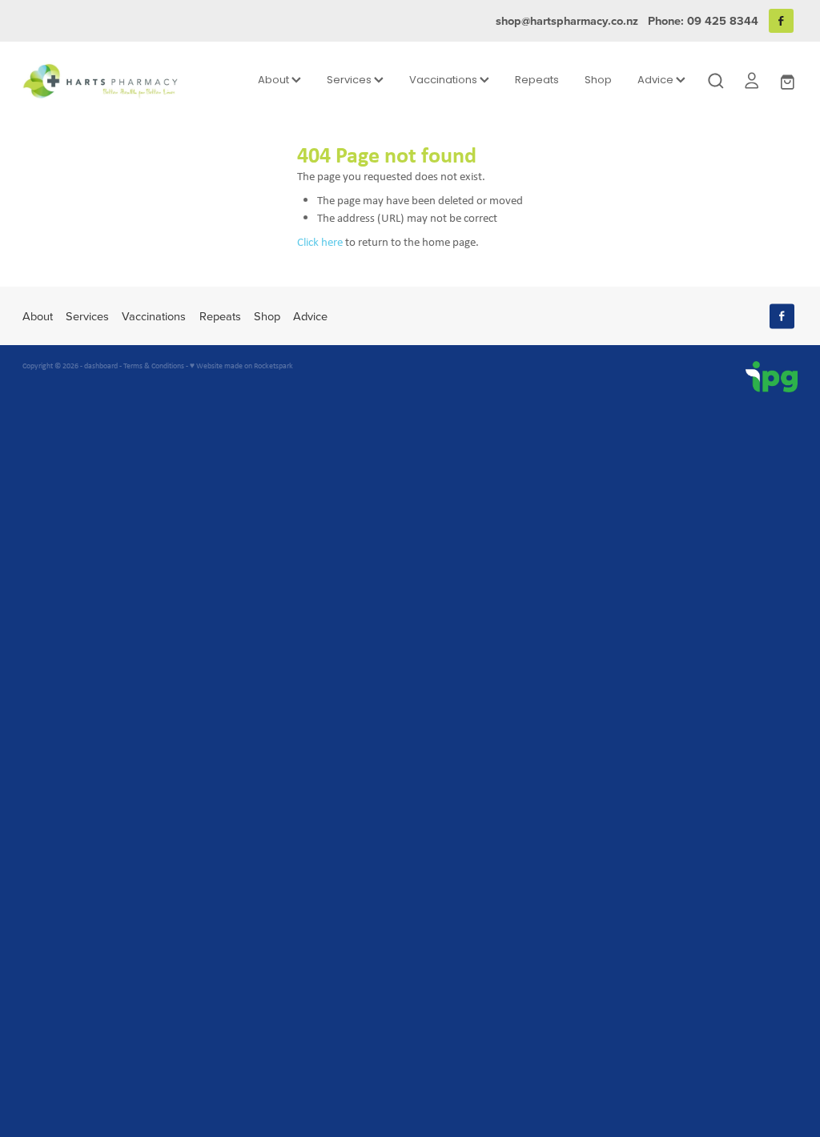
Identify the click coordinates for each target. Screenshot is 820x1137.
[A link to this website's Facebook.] (781, 21)
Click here (320, 241)
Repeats (537, 80)
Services (350, 80)
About (274, 80)
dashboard (101, 365)
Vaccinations (444, 80)
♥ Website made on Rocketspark (241, 365)
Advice (656, 80)
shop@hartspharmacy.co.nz (567, 20)
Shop (598, 80)
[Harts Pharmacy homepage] (100, 81)
